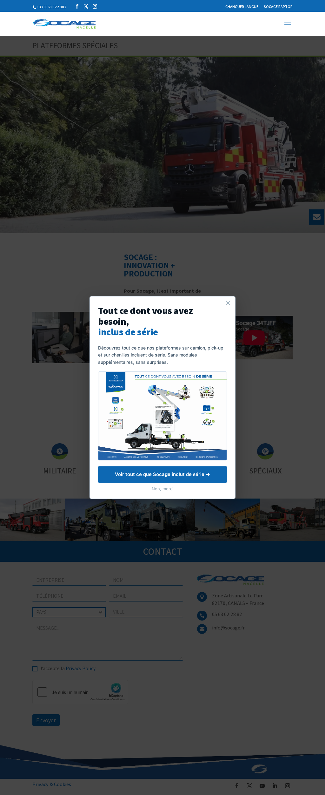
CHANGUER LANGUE (241, 7)
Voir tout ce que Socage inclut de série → (162, 474)
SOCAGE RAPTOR (278, 7)
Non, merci (162, 488)
